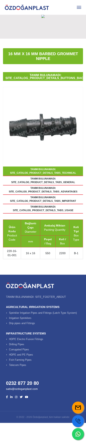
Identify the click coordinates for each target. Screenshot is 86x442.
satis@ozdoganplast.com (22, 388)
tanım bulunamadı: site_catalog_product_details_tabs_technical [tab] (43, 171)
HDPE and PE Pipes (21, 354)
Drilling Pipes (16, 344)
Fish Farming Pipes (20, 359)
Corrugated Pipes (19, 349)
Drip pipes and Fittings (22, 323)
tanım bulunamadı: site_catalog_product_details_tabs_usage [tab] (43, 208)
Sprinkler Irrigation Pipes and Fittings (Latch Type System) (43, 312)
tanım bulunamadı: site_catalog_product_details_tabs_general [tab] (43, 180)
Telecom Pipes (17, 365)
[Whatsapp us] (78, 434)
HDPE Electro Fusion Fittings (26, 339)
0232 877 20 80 (22, 383)
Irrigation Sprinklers (20, 318)
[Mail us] (78, 408)
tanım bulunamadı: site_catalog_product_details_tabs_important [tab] (43, 199)
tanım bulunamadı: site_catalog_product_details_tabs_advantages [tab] (43, 190)
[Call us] (78, 421)
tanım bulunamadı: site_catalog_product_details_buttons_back (44, 76)
